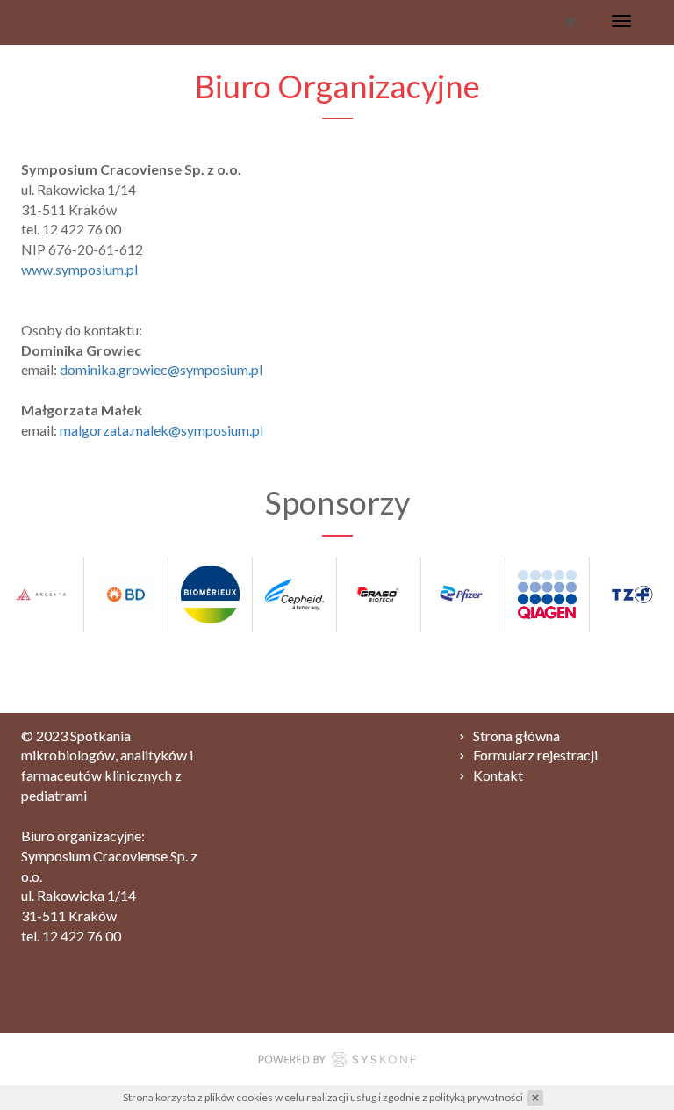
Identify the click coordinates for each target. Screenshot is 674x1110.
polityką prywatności (476, 1097)
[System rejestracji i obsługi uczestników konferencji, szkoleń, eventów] (337, 1062)
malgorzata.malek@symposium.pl (161, 430)
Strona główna (516, 735)
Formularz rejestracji (535, 754)
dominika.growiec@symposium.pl (161, 369)
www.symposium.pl (79, 269)
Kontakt (498, 775)
